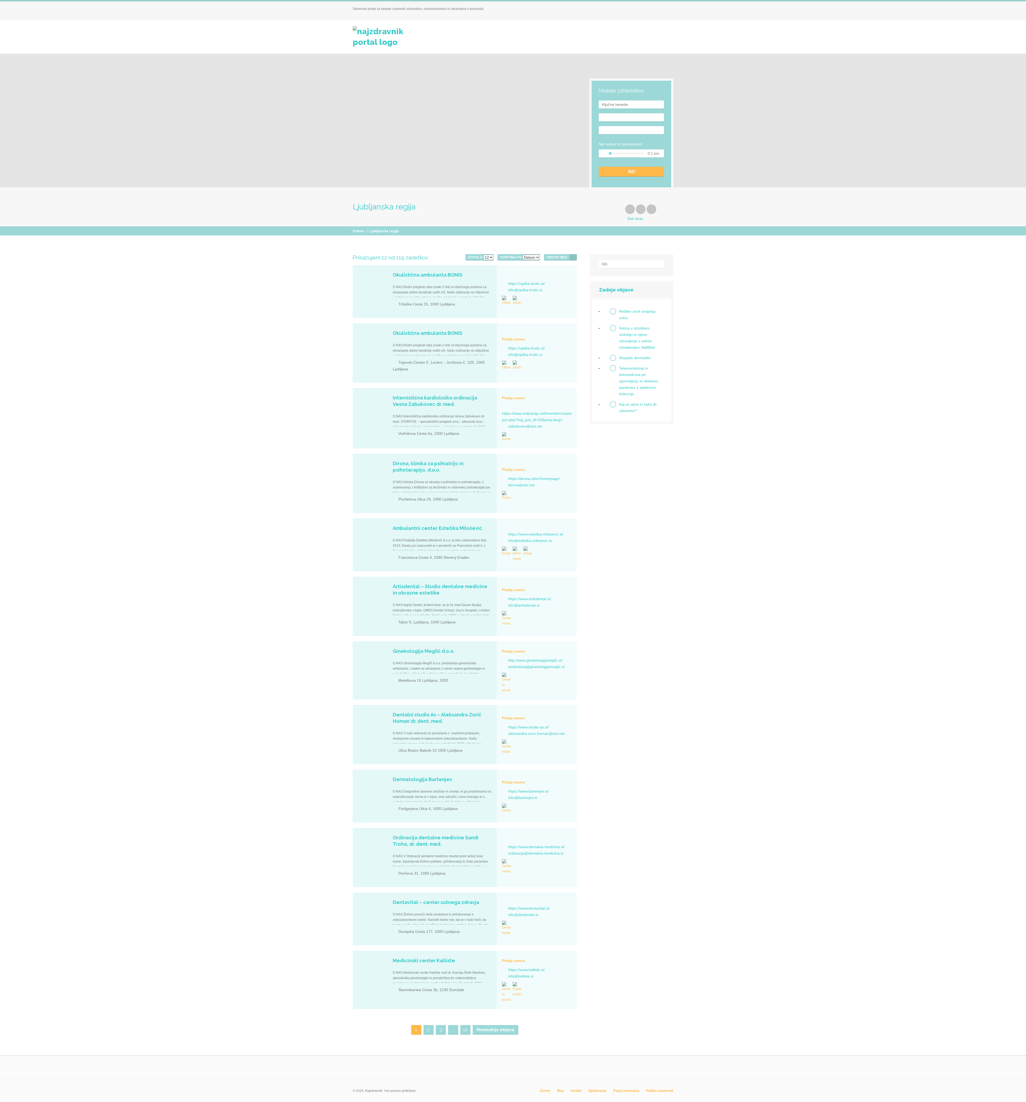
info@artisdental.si (523, 605)
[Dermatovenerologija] (506, 808)
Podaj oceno (513, 339)
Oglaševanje (597, 1091)
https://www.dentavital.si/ (529, 908)
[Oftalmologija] (506, 300)
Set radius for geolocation (620, 144)
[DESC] (573, 257)
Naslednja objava (495, 1029)
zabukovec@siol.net (525, 426)
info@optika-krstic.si (525, 290)
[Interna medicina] (517, 553)
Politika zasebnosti (659, 1091)
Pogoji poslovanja (626, 1091)
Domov (358, 231)
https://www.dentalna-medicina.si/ (536, 847)
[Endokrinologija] (506, 551)
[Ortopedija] (527, 551)
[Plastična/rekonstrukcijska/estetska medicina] (517, 989)
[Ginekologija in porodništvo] (506, 683)
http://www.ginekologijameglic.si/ (535, 660)
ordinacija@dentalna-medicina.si (535, 853)
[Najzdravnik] (386, 37)
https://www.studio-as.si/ (528, 727)
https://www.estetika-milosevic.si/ (535, 534)
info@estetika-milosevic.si (530, 540)
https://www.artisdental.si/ (529, 599)
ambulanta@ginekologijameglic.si (536, 667)
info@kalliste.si (520, 976)
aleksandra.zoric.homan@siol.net (536, 733)
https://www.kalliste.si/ (526, 970)
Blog (560, 1091)
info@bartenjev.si (522, 798)
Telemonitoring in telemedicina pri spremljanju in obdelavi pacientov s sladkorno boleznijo (638, 381)
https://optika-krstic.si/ (526, 283)
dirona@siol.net (521, 485)
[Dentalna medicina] (506, 618)
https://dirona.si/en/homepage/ (534, 478)
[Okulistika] (517, 300)
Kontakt (575, 1091)
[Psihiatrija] (506, 495)
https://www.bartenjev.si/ (528, 791)
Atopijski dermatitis (635, 358)
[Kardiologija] (506, 437)
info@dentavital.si (523, 915)
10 (465, 1029)
